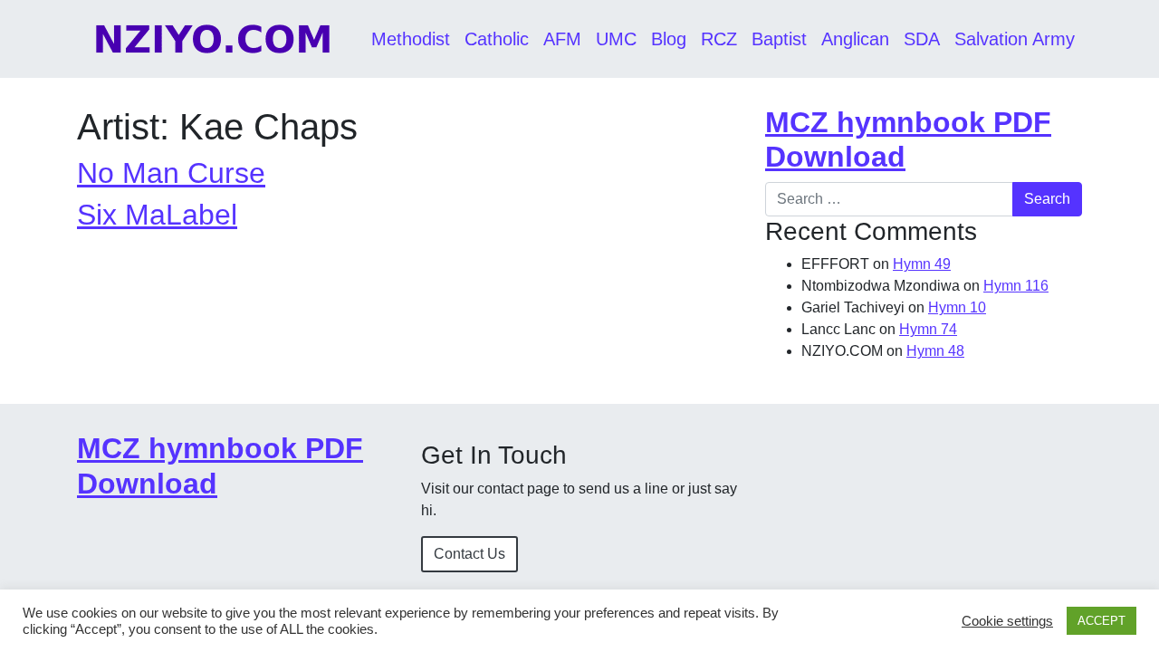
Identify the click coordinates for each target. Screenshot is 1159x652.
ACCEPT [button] (1101, 621)
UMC (616, 39)
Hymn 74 (928, 329)
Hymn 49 (922, 264)
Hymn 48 (935, 351)
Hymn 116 (1016, 285)
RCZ (719, 39)
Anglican (855, 39)
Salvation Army (1014, 39)
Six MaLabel (157, 214)
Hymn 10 (957, 307)
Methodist (410, 39)
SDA (922, 39)
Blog (668, 39)
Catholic (497, 39)
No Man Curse (171, 173)
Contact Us (469, 553)
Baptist (779, 39)
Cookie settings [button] (1007, 621)
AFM (562, 39)
